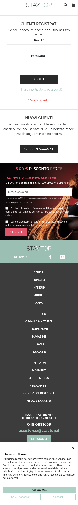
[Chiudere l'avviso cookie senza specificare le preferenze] (73, 448)
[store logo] (39, 5)
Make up (39, 287)
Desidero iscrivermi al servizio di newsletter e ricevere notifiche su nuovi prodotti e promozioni (36, 223)
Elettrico (39, 313)
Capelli (39, 272)
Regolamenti (39, 385)
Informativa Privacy (44, 208)
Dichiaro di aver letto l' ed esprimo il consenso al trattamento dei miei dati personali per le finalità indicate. (37, 211)
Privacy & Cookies (39, 400)
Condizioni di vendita (39, 393)
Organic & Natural (39, 321)
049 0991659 (39, 424)
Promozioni (39, 329)
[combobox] (66, 5)
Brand (39, 344)
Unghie (39, 295)
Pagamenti (39, 370)
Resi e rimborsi (39, 378)
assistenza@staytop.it (39, 430)
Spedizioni (39, 363)
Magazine (39, 336)
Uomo (39, 302)
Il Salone (39, 351)
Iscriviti (16, 232)
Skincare (39, 280)
